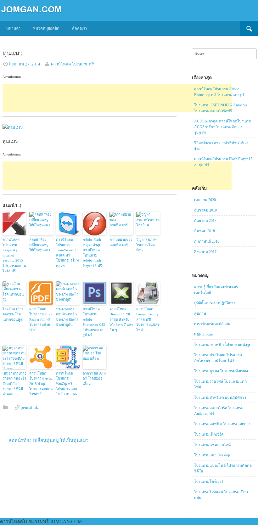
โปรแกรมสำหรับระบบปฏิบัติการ (220, 397)
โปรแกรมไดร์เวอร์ (208, 481)
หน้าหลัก (13, 28)
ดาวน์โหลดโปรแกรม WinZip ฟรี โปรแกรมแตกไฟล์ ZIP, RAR (66, 383)
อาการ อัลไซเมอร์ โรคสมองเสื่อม (94, 378)
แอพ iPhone (203, 334)
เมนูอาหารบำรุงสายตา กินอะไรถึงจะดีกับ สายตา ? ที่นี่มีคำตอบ (14, 383)
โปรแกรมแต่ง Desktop (212, 455)
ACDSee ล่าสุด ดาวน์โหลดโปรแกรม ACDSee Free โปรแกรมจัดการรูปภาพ (223, 127)
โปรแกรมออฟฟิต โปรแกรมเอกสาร (222, 424)
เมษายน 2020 (205, 200)
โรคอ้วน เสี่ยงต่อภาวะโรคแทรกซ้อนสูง (13, 314)
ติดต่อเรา (79, 28)
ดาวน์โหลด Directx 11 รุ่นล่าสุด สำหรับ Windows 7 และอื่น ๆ (121, 319)
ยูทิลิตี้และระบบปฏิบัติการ (214, 303)
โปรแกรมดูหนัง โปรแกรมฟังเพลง (221, 371)
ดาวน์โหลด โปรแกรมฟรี (72, 64)
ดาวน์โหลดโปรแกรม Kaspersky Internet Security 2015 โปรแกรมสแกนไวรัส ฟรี (14, 255)
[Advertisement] (117, 98)
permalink (29, 407)
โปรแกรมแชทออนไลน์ (212, 445)
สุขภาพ (200, 313)
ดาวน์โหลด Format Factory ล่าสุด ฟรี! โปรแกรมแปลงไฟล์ (147, 319)
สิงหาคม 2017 (205, 252)
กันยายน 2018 (205, 220)
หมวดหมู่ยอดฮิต (46, 28)
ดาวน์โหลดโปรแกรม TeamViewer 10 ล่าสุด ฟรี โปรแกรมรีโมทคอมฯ (67, 253)
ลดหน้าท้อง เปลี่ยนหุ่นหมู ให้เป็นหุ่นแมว (39, 245)
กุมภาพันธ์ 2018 (206, 241)
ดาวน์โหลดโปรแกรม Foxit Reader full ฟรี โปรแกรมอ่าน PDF (40, 319)
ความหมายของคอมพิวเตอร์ (120, 242)
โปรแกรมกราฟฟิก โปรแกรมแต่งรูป (222, 344)
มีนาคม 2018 (204, 231)
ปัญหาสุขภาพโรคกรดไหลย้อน (146, 245)
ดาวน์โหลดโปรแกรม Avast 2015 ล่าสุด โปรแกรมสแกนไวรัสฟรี (41, 383)
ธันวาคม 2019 (205, 210)
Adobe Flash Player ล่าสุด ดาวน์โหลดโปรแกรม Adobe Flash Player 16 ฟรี (92, 253)
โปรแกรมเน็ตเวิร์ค (209, 434)
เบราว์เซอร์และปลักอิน (212, 324)
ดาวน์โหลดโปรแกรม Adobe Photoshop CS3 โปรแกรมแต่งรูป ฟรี (94, 322)
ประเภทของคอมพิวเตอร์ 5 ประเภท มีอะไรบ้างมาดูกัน (67, 317)
